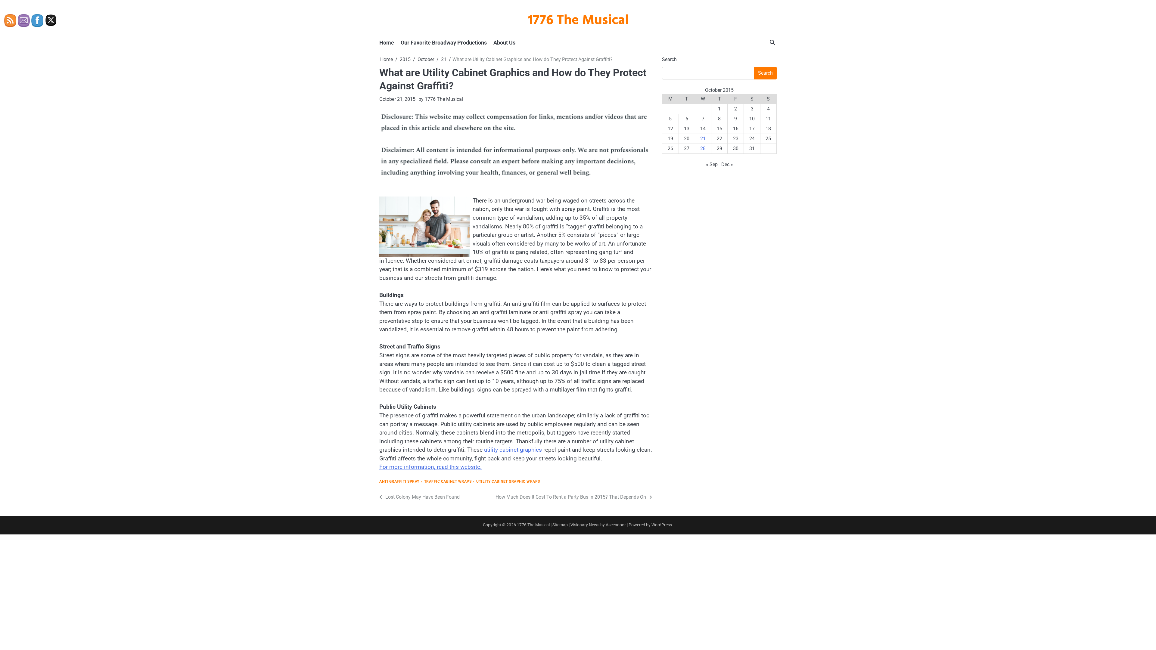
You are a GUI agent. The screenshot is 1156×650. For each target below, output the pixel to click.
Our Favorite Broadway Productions (444, 42)
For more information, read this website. (430, 466)
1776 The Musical (578, 21)
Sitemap (560, 524)
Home (386, 42)
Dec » (727, 164)
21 (703, 138)
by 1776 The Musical (440, 99)
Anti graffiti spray (399, 481)
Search (669, 59)
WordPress (661, 524)
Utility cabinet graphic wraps (508, 481)
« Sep (712, 164)
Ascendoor (616, 524)
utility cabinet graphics (513, 449)
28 (703, 148)
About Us (504, 42)
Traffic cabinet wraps (448, 481)
